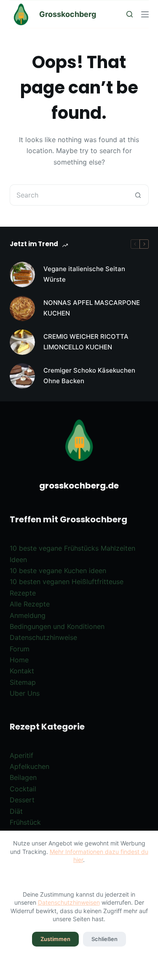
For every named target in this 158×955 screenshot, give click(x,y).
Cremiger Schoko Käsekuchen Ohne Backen (89, 375)
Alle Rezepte (30, 604)
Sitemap (23, 682)
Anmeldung (28, 615)
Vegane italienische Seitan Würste (84, 274)
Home (19, 660)
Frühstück (25, 822)
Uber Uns (25, 693)
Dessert (22, 800)
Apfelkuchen (29, 766)
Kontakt (22, 671)
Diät (16, 811)
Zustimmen (55, 939)
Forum (19, 649)
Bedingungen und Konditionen (57, 626)
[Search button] (138, 195)
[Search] (129, 14)
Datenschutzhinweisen (69, 902)
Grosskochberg (67, 14)
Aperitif (21, 755)
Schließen (104, 939)
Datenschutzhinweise (43, 637)
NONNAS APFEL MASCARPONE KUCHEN (91, 308)
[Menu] (145, 14)
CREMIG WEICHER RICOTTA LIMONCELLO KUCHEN (86, 341)
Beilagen (23, 777)
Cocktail (23, 789)
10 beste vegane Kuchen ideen (58, 570)
